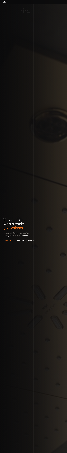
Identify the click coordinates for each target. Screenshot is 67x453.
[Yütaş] (4, 2)
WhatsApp (30, 240)
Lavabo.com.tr (8, 240)
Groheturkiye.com (19, 240)
